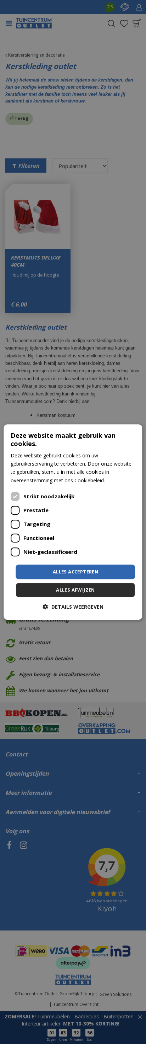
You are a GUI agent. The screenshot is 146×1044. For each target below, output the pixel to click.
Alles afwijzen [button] (75, 590)
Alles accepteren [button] (75, 571)
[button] (73, 607)
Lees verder (119, 480)
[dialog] (73, 522)
